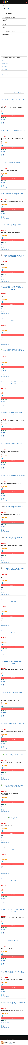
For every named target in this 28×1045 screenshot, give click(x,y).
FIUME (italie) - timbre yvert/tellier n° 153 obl (10, 514)
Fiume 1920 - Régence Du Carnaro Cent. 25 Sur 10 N (12, 483)
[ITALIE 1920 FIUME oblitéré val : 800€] (13, 163)
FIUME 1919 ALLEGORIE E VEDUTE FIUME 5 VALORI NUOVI (12, 263)
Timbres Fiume (5, 63)
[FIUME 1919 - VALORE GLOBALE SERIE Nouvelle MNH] (13, 413)
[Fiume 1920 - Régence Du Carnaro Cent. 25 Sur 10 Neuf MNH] (13, 476)
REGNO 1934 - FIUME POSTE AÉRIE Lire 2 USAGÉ (12, 669)
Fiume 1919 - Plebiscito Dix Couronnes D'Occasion (12, 327)
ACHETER (12, 115)
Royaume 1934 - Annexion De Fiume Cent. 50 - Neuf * (12, 608)
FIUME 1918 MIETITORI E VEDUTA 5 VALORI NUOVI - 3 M (12, 576)
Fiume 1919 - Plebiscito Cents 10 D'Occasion (10, 232)
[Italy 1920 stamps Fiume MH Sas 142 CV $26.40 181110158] (13, 631)
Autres (4, 338)
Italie (4, 119)
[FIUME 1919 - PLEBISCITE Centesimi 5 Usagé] (13, 693)
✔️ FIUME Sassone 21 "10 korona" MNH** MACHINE (12, 979)
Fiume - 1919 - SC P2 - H (6, 825)
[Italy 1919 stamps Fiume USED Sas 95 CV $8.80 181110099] (13, 910)
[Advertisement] (14, 46)
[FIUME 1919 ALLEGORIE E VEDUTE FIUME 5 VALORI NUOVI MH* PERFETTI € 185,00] (13, 255)
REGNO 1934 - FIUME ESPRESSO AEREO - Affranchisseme (10, 452)
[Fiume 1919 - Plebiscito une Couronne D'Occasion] (13, 538)
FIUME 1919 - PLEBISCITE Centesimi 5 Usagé (11, 700)
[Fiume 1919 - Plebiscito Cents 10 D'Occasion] (13, 225)
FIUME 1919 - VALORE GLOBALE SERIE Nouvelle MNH (12, 420)
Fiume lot (4, 72)
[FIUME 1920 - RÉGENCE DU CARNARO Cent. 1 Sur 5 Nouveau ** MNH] (13, 131)
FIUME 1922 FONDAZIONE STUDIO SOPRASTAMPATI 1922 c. (12, 358)
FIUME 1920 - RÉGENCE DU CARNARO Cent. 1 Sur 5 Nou (12, 139)
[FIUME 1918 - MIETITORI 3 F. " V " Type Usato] (13, 755)
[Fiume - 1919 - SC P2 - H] (13, 817)
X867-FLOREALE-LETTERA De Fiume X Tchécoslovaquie (9, 794)
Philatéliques (6, 1022)
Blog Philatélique (11, 1043)
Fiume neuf (4, 66)
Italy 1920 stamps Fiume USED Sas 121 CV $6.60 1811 (12, 390)
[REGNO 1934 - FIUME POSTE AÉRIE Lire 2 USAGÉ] (13, 662)
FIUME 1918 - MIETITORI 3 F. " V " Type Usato (11, 762)
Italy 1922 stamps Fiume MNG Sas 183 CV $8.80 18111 (12, 731)
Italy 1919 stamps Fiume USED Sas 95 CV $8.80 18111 (12, 917)
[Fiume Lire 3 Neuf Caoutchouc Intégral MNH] (13, 848)
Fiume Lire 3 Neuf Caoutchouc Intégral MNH (10, 856)
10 (22, 1032)
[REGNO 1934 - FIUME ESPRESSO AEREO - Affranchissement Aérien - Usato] (13, 444)
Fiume (3, 60)
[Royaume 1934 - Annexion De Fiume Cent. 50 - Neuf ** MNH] (13, 600)
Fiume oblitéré (5, 69)
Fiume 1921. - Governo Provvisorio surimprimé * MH (12, 201)
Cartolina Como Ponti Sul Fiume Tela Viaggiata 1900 (12, 1010)
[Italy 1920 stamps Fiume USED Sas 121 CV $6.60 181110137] (13, 382)
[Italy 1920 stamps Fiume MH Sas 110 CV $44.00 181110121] (13, 879)
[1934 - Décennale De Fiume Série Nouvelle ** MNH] (13, 100)
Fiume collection (5, 74)
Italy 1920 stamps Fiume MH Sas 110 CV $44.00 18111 (12, 886)
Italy (4, 401)
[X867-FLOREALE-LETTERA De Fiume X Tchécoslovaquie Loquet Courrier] (13, 786)
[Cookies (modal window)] (2, 1042)
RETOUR (9, 8)
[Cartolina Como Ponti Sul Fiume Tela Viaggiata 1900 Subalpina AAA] (13, 1003)
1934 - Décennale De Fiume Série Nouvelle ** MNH (11, 107)
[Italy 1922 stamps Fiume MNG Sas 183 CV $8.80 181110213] (13, 724)
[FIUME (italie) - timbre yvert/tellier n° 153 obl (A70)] (13, 507)
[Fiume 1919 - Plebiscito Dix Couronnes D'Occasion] (13, 319)
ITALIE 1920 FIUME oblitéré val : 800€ (9, 170)
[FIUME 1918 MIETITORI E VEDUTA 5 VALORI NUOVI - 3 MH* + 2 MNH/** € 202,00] (13, 568)
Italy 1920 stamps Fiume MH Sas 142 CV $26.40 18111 (12, 639)
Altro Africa (5, 276)
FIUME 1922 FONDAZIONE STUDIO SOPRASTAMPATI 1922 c (12, 295)
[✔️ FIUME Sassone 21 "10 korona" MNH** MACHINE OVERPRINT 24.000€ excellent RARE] (13, 972)
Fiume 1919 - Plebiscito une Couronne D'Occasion (11, 545)
